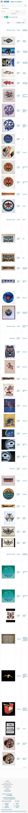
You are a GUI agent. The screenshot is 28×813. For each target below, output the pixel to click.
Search (17, 803)
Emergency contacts (23, 811)
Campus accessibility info (9, 798)
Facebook (6, 803)
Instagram (6, 807)
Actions (17, 11)
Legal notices (15, 811)
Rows (2, 11)
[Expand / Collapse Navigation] (2, 2)
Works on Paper (18, 41)
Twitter (6, 804)
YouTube (7, 805)
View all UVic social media (7, 809)
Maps (17, 807)
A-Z (17, 804)
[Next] (25, 19)
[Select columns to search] (3, 5)
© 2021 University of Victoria (6, 811)
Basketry (18, 30)
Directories (17, 805)
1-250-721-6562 (7, 791)
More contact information (7, 793)
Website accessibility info (9, 797)
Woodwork (19, 638)
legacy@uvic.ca (7, 789)
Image (8, 22)
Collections (19, 22)
